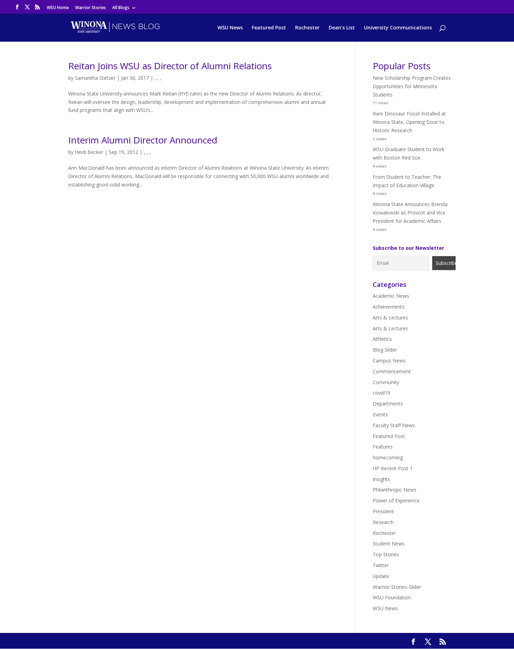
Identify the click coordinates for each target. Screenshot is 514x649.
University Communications (398, 28)
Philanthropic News (394, 489)
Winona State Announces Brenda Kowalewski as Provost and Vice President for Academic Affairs (410, 212)
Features (383, 446)
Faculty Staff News (394, 425)
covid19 (381, 392)
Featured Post (269, 28)
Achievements (389, 306)
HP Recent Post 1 (393, 468)
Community (386, 382)
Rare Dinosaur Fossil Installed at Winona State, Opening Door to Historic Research (409, 122)
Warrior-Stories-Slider (397, 587)
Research (383, 522)
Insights (381, 479)
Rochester (307, 28)
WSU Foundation (392, 597)
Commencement (392, 371)
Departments (388, 403)
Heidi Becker (89, 152)
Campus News (389, 360)
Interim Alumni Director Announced (142, 140)
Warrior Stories (90, 8)
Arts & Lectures (390, 317)
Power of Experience (396, 500)
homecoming (388, 457)
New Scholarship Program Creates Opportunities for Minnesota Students (412, 86)
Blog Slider (385, 349)
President (383, 511)
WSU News (230, 28)
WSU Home (58, 8)
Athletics (382, 339)
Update (381, 576)
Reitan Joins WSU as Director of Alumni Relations (170, 65)
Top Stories (386, 554)
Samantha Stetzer (95, 78)
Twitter (381, 565)
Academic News (391, 295)
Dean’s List (342, 28)
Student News (389, 543)
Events (380, 414)
